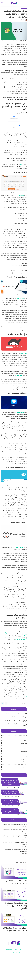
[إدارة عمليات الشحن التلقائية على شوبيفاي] (23, 802)
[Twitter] (2, 703)
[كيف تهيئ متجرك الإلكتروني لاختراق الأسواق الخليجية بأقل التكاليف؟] (23, 793)
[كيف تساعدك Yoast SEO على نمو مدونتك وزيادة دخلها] (14, 871)
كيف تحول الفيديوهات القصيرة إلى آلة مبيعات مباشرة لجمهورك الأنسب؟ (8, 782)
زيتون (21, 164)
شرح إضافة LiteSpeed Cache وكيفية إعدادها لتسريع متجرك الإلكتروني (16, 905)
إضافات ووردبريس (24, 8)
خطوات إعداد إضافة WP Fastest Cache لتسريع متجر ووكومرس (15, 929)
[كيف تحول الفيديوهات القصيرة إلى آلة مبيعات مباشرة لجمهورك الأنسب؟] (23, 783)
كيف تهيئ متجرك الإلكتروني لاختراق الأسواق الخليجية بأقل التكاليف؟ (9, 792)
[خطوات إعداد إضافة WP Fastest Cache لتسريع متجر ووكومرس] (14, 918)
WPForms (21, 195)
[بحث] (2, 3)
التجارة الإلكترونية (24, 746)
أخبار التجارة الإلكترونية (23, 735)
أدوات (26, 738)
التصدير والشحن (24, 751)
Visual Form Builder (16, 485)
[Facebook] (6, 703)
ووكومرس (25, 769)
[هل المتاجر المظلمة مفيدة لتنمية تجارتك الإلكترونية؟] (23, 812)
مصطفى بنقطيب (23, 19)
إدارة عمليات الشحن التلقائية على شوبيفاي (9, 802)
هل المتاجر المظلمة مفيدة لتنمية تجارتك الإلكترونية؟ (9, 811)
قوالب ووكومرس (24, 762)
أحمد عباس (16, 787)
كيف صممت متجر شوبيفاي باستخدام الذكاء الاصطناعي (15, 713)
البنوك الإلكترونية (24, 743)
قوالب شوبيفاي (24, 759)
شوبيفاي (25, 756)
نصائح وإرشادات (24, 767)
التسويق (25, 748)
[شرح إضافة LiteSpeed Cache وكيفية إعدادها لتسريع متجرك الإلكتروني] (14, 894)
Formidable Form (19, 547)
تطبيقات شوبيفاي (23, 754)
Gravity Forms (20, 298)
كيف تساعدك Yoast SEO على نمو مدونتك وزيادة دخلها (15, 882)
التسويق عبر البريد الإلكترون (21, 639)
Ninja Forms (23, 353)
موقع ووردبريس (18, 375)
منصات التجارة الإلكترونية (22, 764)
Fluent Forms (20, 412)
